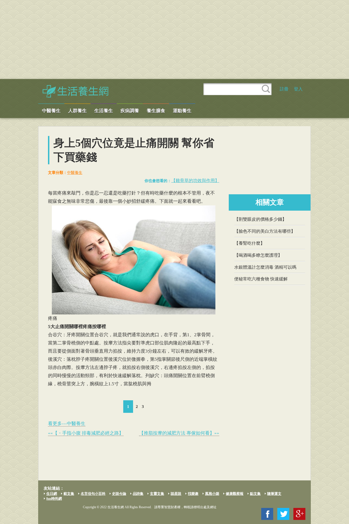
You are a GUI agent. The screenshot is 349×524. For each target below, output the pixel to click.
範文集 (69, 494)
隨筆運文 (274, 494)
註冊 (284, 89)
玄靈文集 (157, 494)
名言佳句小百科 (93, 494)
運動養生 (182, 110)
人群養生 (77, 110)
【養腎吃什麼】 (249, 243)
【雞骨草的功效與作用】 (195, 180)
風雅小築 (212, 494)
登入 (298, 89)
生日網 (51, 494)
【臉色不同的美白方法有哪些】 (264, 231)
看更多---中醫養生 (66, 423)
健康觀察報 (234, 494)
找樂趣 (193, 494)
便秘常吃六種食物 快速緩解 (261, 279)
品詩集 (138, 494)
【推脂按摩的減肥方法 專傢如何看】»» (179, 433)
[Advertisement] (174, 39)
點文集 (255, 494)
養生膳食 (156, 110)
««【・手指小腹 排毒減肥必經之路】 (86, 433)
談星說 (176, 494)
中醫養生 (51, 110)
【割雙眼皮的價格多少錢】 (260, 219)
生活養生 (103, 110)
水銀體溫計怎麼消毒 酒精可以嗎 (265, 267)
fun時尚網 (54, 498)
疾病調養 (130, 110)
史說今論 (119, 494)
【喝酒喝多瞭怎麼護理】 (258, 255)
